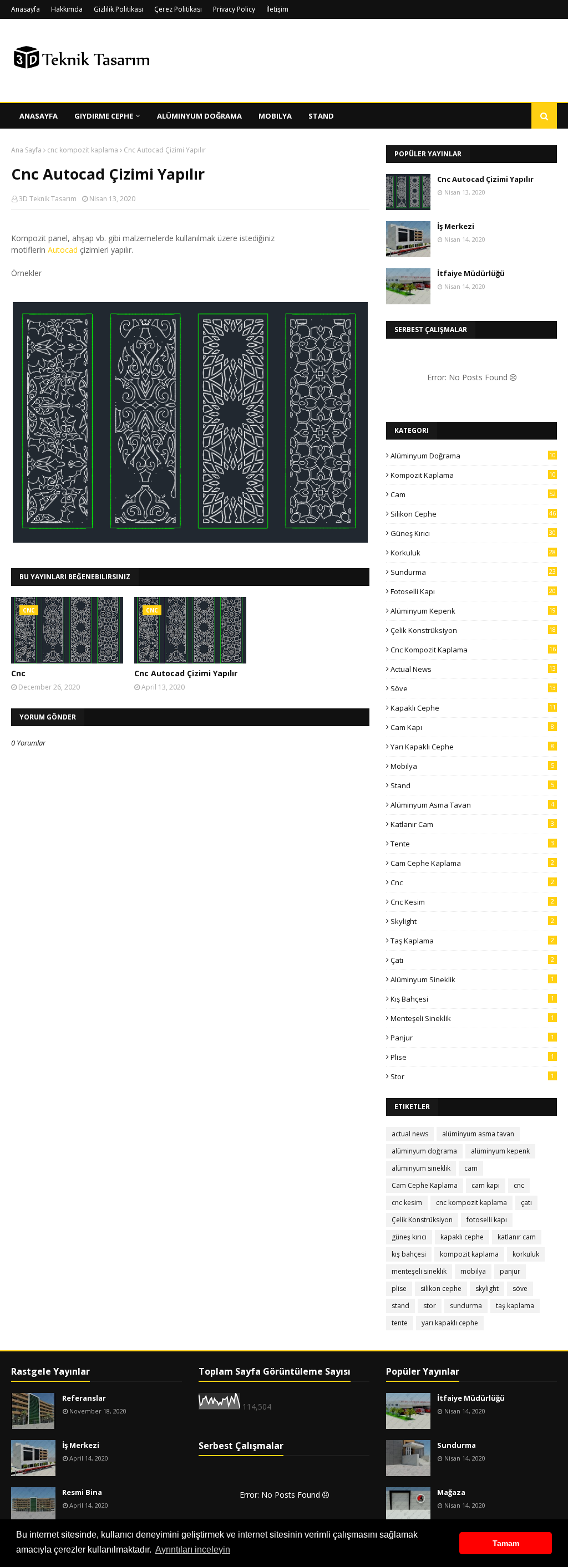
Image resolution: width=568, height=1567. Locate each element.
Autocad (63, 249)
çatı (472, 960)
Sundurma (456, 1445)
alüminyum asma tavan (472, 805)
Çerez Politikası (178, 9)
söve (473, 688)
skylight (472, 921)
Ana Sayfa (26, 150)
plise (472, 1057)
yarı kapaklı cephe (472, 747)
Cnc (18, 673)
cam (473, 494)
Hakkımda (67, 9)
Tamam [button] (506, 1543)
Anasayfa (25, 9)
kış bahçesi (472, 999)
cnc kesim (472, 902)
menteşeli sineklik (472, 1018)
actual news (473, 669)
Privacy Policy (234, 9)
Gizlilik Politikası (118, 9)
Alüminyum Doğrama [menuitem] (199, 116)
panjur (472, 1038)
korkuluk (473, 553)
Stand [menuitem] (321, 116)
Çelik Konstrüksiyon (473, 630)
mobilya (472, 766)
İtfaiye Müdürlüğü (471, 273)
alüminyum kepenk (473, 611)
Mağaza (451, 1492)
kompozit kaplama (473, 475)
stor (472, 1076)
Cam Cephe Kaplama (472, 863)
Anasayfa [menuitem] (38, 116)
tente (472, 844)
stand (472, 785)
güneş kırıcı (473, 533)
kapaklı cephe (473, 708)
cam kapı (472, 727)
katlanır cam (472, 824)
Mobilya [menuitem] (275, 116)
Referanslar (84, 1398)
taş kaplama (472, 941)
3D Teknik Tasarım (48, 198)
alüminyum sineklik (472, 979)
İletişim (277, 9)
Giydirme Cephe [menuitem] (103, 116)
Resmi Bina (82, 1492)
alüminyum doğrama (473, 456)
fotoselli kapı (473, 591)
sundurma (473, 572)
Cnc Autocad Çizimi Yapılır (185, 673)
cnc (472, 882)
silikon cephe (473, 514)
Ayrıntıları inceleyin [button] (192, 1549)
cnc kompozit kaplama (82, 150)
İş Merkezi (455, 226)
